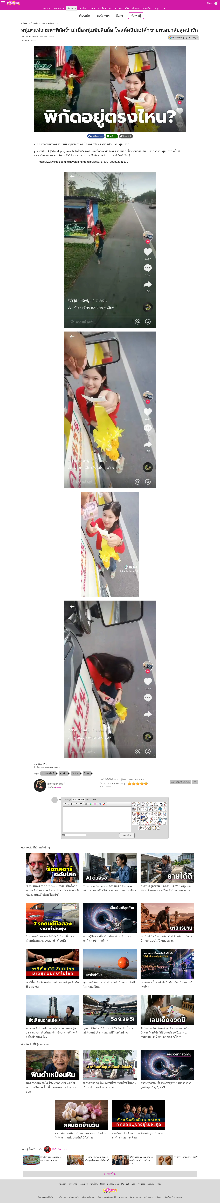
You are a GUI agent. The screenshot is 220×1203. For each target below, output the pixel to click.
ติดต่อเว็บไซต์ (135, 1197)
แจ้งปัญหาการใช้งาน (152, 1197)
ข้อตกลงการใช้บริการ (46, 1197)
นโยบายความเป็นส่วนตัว (68, 1197)
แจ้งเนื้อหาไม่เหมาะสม (173, 1197)
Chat (92, 8)
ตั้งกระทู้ (136, 15)
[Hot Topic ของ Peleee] (40, 791)
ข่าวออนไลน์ (48, 773)
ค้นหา (119, 15)
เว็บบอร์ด (71, 8)
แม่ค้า (63, 773)
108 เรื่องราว (59, 1149)
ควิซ (127, 8)
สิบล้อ (75, 773)
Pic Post (118, 8)
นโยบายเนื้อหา (88, 1197)
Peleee (33, 41)
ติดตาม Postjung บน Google (185, 38)
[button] (66, 804)
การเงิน (147, 8)
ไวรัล (86, 773)
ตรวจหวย (59, 8)
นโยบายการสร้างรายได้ (106, 1197)
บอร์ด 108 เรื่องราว (48, 24)
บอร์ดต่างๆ (103, 15)
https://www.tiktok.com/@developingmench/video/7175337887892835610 (83, 161)
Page (156, 8)
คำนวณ (136, 8)
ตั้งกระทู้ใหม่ (110, 1173)
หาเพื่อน (83, 8)
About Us (123, 1197)
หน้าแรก (47, 8)
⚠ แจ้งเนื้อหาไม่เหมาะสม (180, 782)
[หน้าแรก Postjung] (13, 3)
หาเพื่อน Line (104, 8)
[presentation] (65, 804)
